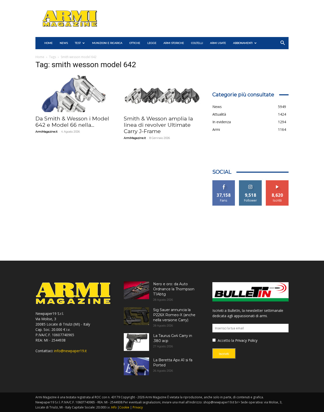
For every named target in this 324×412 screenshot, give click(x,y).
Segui (250, 182)
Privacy (138, 407)
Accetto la (225, 340)
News (64, 43)
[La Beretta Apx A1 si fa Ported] (136, 366)
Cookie (124, 407)
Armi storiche (174, 43)
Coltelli (197, 43)
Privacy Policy (246, 340)
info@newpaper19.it (70, 350)
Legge (151, 43)
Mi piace (223, 182)
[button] (282, 43)
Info (114, 407)
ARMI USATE (218, 43)
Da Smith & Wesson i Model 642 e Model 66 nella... (72, 121)
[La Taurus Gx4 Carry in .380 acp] (136, 342)
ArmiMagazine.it (46, 131)
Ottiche (134, 43)
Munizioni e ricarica (107, 43)
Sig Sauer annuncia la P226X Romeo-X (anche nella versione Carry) (174, 315)
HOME (48, 43)
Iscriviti (277, 182)
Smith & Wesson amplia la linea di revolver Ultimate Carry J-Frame (158, 124)
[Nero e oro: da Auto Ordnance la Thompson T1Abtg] (136, 290)
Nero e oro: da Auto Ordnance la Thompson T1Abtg (173, 289)
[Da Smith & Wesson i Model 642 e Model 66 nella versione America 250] (73, 93)
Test (78, 43)
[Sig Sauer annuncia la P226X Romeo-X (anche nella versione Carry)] (136, 316)
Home (39, 57)
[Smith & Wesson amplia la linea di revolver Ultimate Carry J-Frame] (162, 93)
